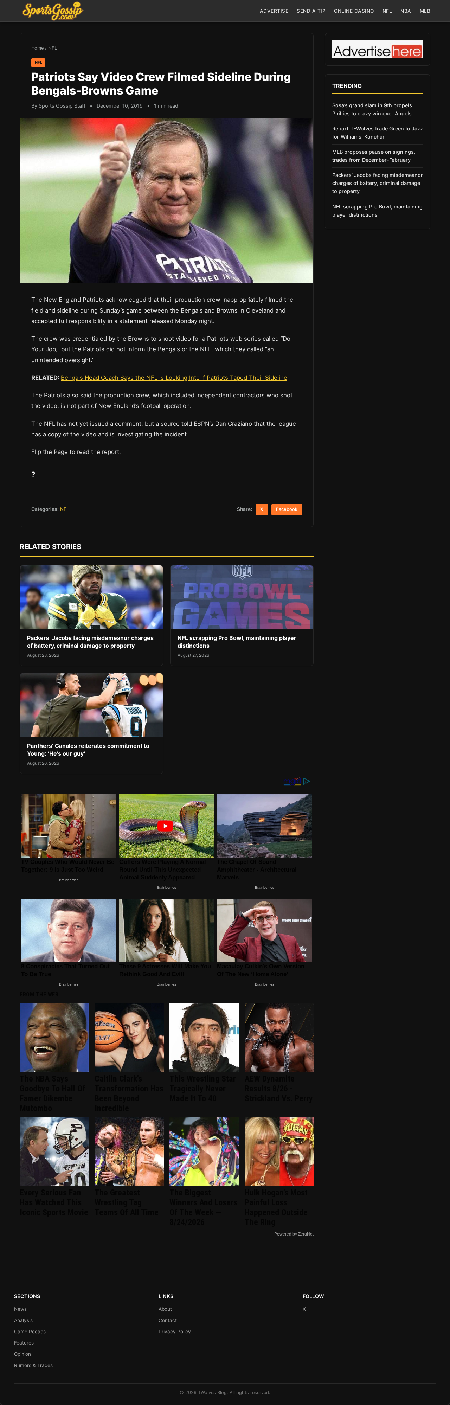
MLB (425, 11)
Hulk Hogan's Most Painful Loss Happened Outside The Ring (276, 1207)
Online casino (354, 11)
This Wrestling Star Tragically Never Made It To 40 (202, 1088)
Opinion (22, 1354)
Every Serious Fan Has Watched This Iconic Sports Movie (54, 1202)
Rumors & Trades (33, 1365)
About (165, 1309)
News (20, 1309)
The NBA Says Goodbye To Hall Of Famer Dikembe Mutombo (52, 1093)
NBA (405, 11)
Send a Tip (311, 11)
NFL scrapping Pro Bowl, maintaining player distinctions (377, 211)
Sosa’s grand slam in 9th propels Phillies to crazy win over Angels (372, 109)
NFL (387, 11)
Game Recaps (30, 1331)
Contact (168, 1320)
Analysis (23, 1320)
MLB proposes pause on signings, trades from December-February (373, 156)
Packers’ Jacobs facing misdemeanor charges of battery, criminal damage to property (90, 641)
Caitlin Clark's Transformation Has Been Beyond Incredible (129, 1093)
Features (24, 1343)
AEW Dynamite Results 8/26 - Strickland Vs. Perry (279, 1088)
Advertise (274, 11)
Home (37, 48)
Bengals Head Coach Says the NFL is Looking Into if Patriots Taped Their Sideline (174, 377)
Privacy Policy (175, 1331)
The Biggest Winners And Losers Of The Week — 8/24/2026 (203, 1207)
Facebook (286, 509)
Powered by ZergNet (294, 1234)
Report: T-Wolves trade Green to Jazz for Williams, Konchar (377, 133)
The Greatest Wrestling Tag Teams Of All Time (127, 1202)
